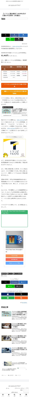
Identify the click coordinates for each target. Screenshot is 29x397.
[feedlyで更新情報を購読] (7, 297)
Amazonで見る (14, 255)
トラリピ (10, 273)
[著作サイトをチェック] (7, 294)
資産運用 (4, 273)
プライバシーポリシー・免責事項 (21, 389)
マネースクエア (16, 46)
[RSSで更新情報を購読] (21, 297)
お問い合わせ (14, 392)
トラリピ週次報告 (18, 273)
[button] (19, 39)
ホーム (7, 388)
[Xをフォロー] (21, 294)
